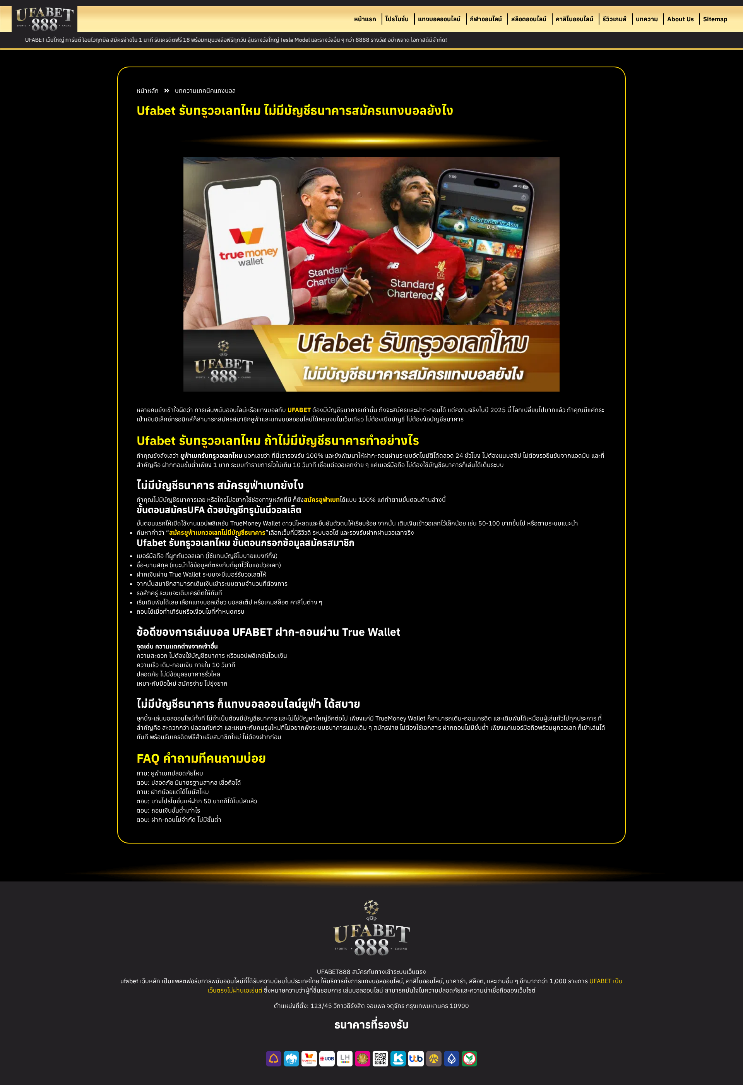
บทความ (647, 19)
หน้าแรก (365, 19)
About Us (680, 19)
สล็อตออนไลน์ (528, 19)
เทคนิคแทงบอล (216, 90)
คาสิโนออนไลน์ (574, 19)
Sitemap (715, 19)
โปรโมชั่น (397, 19)
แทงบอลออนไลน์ (439, 19)
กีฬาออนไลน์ (486, 19)
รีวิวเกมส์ (615, 19)
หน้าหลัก (148, 90)
